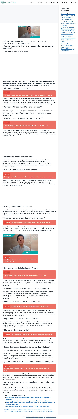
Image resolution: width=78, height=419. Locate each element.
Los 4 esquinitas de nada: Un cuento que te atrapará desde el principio (68, 38)
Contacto (73, 2)
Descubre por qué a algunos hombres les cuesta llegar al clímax (68, 21)
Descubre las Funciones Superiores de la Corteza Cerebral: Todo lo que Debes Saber (67, 47)
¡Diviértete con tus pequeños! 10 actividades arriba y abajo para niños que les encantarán (28, 410)
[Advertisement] (29, 14)
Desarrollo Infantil (52, 2)
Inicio (31, 2)
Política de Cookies (51, 417)
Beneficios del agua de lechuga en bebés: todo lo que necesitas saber (28, 406)
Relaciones (39, 2)
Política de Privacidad (32, 417)
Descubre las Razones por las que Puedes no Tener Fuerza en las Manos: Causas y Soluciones (28, 411)
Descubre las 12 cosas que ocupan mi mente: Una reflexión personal (68, 15)
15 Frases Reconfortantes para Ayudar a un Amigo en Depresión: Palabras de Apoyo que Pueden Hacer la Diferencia (68, 30)
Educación (63, 2)
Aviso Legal (42, 417)
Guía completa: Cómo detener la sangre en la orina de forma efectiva (28, 401)
